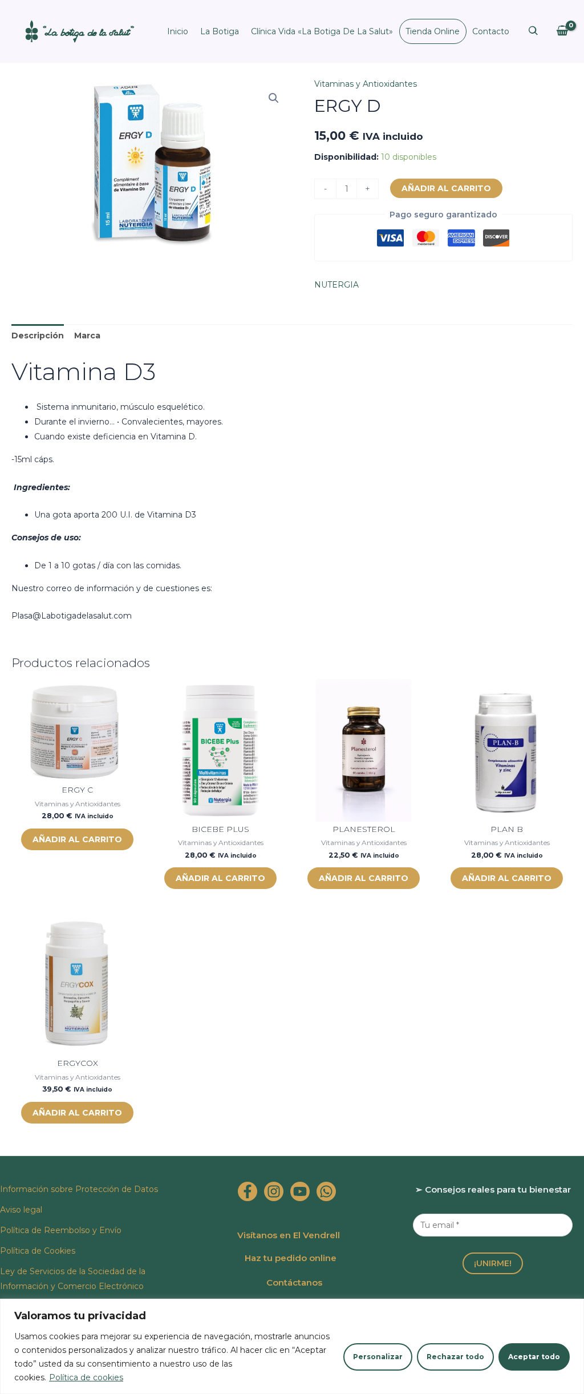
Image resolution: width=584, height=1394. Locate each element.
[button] (273, 98)
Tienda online (432, 31)
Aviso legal (21, 1210)
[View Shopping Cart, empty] (562, 31)
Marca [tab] (87, 335)
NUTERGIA (336, 285)
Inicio (177, 31)
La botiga (219, 31)
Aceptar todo (534, 1356)
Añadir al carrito (446, 188)
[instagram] (273, 1191)
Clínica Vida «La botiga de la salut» (322, 31)
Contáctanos (294, 1282)
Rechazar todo (455, 1356)
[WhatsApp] (326, 1191)
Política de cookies (86, 1377)
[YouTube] (300, 1191)
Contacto (490, 31)
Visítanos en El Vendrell (288, 1235)
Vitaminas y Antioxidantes (365, 84)
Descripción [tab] (37, 335)
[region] (292, 1346)
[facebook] (247, 1191)
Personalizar (378, 1356)
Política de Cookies (37, 1251)
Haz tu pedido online (290, 1257)
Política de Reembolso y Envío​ (60, 1230)
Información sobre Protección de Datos (79, 1189)
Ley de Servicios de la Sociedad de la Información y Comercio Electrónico (72, 1278)
